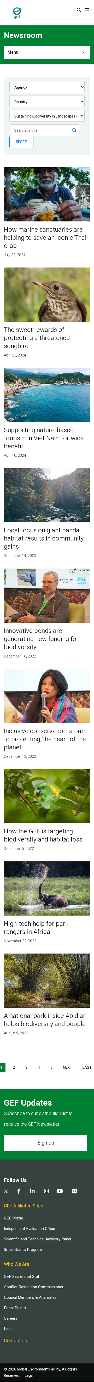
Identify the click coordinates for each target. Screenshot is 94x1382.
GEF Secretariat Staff (22, 1276)
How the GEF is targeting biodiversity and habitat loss (43, 835)
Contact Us (15, 1340)
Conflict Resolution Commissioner (33, 1287)
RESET (21, 142)
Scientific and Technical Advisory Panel (37, 1239)
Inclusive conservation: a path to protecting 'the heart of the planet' (45, 739)
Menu (13, 52)
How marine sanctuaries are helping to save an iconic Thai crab (45, 237)
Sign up (45, 1143)
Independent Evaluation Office (29, 1228)
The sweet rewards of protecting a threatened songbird (37, 338)
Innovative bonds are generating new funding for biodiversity (41, 639)
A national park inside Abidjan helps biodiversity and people (45, 1020)
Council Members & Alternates (30, 1297)
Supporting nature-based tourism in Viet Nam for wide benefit (44, 438)
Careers (10, 1318)
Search (79, 10)
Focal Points (15, 1308)
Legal (8, 1329)
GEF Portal (13, 1218)
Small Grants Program (23, 1249)
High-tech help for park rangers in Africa (36, 928)
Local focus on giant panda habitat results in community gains (44, 538)
